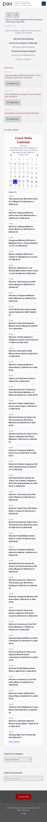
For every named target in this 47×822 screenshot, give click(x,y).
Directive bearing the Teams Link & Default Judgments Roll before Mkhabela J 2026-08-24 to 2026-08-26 (23, 437)
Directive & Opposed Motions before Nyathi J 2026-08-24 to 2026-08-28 (23, 367)
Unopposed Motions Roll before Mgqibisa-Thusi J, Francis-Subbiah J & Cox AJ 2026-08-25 (23, 243)
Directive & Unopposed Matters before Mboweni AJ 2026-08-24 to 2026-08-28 (22, 298)
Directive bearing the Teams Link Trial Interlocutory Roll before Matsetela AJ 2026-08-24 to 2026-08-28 (22, 421)
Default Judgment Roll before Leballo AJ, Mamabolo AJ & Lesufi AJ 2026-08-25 (23, 257)
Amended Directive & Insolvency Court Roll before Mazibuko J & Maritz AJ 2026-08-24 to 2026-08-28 (23, 392)
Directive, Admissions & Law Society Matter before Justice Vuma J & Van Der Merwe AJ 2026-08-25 (23, 270)
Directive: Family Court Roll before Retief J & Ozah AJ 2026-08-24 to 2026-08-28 (23, 511)
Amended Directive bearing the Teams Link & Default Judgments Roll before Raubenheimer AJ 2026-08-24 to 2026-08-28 (23, 482)
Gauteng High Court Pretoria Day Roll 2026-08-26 (22, 113)
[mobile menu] (44, 4)
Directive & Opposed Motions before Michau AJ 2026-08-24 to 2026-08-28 (22, 229)
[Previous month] (10, 155)
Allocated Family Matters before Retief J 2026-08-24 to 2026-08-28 (22, 669)
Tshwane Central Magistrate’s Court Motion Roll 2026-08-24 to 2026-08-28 (23, 710)
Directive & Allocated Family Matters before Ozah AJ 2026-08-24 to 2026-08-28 (23, 353)
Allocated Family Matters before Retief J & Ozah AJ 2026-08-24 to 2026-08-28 (22, 538)
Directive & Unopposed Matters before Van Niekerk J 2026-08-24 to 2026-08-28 (23, 552)
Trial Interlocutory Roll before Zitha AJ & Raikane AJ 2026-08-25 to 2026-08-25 (23, 201)
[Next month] (36, 155)
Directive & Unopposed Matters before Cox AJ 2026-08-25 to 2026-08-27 (23, 453)
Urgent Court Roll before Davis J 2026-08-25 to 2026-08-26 (22, 379)
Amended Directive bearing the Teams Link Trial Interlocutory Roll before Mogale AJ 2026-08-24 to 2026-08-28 (23, 567)
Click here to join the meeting (23, 47)
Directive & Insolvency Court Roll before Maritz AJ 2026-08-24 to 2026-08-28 (22, 682)
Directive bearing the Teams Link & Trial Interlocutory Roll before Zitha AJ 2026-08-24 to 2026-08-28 (23, 525)
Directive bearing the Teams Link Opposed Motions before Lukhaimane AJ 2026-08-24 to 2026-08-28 (23, 656)
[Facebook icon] (22, 813)
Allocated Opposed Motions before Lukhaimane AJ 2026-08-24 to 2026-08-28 (23, 641)
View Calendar (14, 741)
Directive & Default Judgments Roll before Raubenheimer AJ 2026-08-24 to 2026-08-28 (23, 467)
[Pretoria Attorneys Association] (17, 4)
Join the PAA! (23, 797)
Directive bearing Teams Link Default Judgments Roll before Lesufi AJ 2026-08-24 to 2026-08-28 (23, 613)
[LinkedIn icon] (25, 813)
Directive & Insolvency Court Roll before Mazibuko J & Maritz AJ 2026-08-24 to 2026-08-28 (22, 627)
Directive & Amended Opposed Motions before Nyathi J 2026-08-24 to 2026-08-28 (23, 723)
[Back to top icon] (44, 818)
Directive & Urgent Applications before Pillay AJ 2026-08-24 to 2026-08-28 (23, 696)
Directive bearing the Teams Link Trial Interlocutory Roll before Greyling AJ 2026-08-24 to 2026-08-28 (23, 584)
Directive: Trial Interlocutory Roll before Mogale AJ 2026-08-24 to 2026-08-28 (22, 284)
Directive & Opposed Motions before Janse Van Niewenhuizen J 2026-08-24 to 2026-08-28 (23, 215)
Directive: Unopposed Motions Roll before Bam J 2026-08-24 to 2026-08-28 (23, 599)
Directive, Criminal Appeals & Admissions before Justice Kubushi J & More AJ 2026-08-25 (23, 340)
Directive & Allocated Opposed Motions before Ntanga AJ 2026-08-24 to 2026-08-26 (23, 326)
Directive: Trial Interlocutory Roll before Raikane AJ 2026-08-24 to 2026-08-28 (22, 497)
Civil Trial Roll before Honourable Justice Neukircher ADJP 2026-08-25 (23, 312)
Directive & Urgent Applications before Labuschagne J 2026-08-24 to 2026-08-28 (23, 406)
